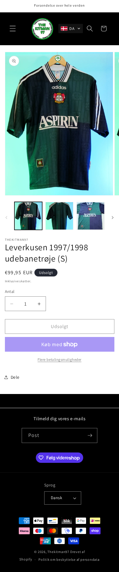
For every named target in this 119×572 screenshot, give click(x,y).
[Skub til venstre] (6, 217)
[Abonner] (90, 435)
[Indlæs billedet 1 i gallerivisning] (28, 216)
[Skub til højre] (112, 217)
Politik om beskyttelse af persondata (69, 559)
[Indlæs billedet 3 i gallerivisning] (91, 216)
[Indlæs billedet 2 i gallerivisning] (59, 216)
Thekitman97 (58, 552)
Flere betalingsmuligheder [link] (59, 359)
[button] (13, 28)
